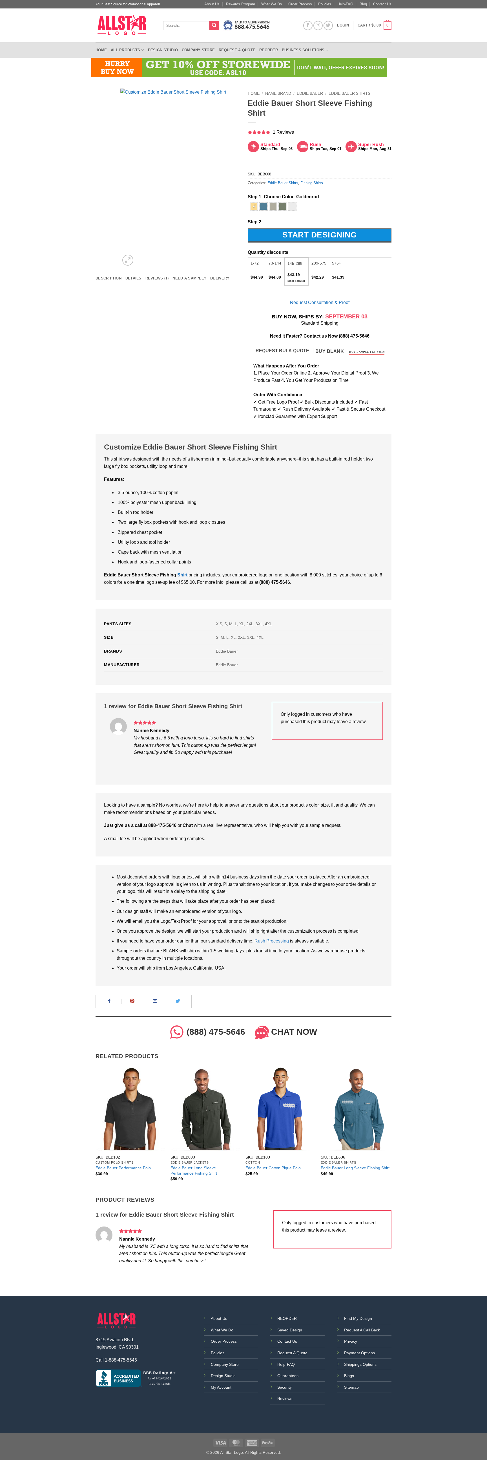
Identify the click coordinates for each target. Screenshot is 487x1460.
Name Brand (278, 93)
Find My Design (358, 1318)
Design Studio (163, 50)
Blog (363, 4)
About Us (212, 4)
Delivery (219, 278)
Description (108, 278)
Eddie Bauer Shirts (349, 93)
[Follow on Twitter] (328, 25)
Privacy (350, 1341)
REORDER (287, 1318)
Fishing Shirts (311, 183)
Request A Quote (292, 1353)
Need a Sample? (189, 278)
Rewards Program (240, 4)
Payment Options (359, 1353)
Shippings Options (360, 1364)
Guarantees (287, 1375)
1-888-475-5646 (121, 1360)
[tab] (108, 278)
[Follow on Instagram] (318, 25)
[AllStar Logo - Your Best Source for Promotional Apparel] (125, 25)
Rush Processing (271, 941)
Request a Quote (237, 50)
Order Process (300, 4)
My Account (221, 1387)
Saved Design (289, 1330)
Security (284, 1387)
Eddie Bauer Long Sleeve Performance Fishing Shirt (194, 1170)
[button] (374, 26)
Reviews (284, 1398)
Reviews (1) (157, 278)
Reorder (268, 50)
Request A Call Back (362, 1330)
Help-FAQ (345, 4)
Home (101, 50)
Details (133, 278)
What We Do (271, 4)
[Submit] (214, 25)
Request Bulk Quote (283, 350)
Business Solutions (303, 50)
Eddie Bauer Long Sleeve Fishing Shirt (355, 1168)
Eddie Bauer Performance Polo (123, 1168)
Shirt (182, 574)
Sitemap (351, 1387)
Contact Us (382, 4)
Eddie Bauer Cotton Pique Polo (273, 1168)
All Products (125, 50)
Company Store (198, 50)
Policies (324, 4)
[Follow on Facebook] (308, 25)
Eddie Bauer (310, 93)
